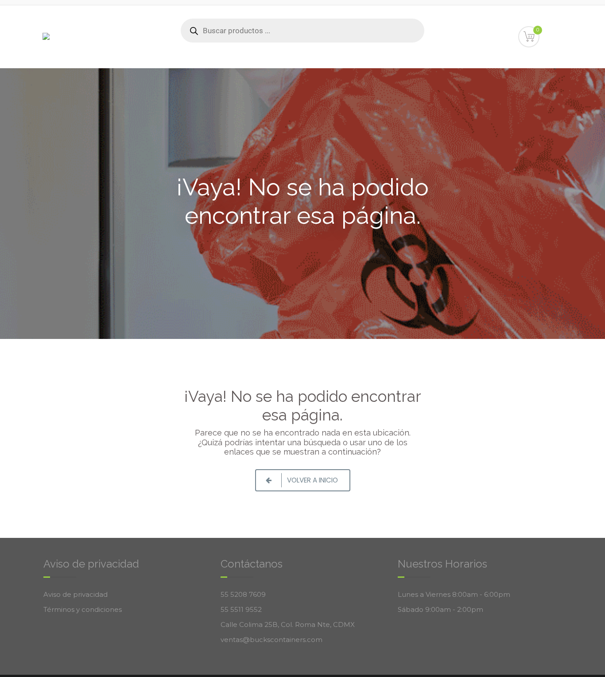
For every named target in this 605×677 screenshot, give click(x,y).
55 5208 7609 (243, 594)
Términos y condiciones (82, 609)
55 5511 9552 (241, 609)
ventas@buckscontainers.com (271, 639)
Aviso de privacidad (75, 594)
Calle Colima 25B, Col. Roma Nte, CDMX (288, 624)
